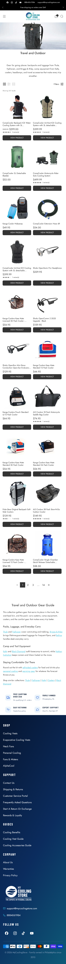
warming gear (28, 671)
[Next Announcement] (63, 7)
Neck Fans (8, 746)
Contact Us (8, 783)
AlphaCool (8, 765)
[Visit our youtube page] (20, 2)
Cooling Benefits (11, 832)
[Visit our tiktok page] (16, 2)
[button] (4, 84)
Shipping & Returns (13, 789)
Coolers (51, 680)
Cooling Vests (10, 733)
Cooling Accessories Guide (17, 845)
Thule (5, 631)
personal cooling (10, 671)
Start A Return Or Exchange (17, 809)
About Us (8, 862)
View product (17, 137)
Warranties (8, 869)
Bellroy (59, 635)
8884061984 (13, 915)
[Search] (61, 16)
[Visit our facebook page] (7, 2)
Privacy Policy (10, 875)
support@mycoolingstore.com (49, 2)
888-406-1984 (29, 2)
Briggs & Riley (56, 631)
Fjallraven (16, 631)
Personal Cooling (12, 753)
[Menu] (4, 16)
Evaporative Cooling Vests (16, 740)
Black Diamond (18, 651)
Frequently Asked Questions (17, 802)
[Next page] (48, 585)
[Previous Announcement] (3, 7)
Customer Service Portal (15, 796)
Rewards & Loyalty (12, 815)
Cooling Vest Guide (13, 839)
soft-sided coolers (30, 667)
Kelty (5, 651)
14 (43, 585)
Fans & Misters (10, 759)
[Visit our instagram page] (12, 2)
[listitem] (33, 7)
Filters (56, 84)
